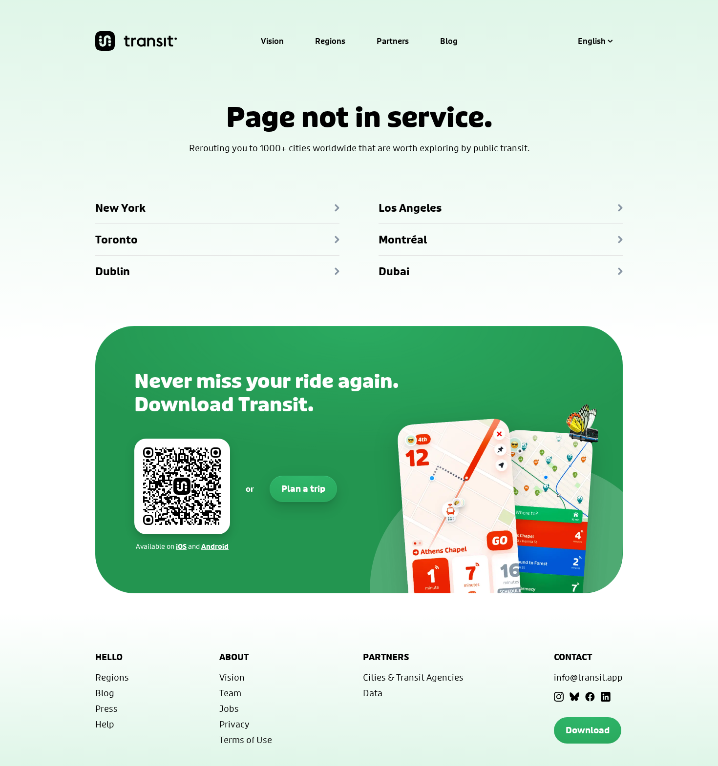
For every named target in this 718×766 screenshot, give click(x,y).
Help (104, 724)
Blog (449, 41)
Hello (109, 657)
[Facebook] (590, 697)
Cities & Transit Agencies (413, 677)
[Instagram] (559, 697)
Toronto (116, 239)
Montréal (403, 239)
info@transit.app (588, 677)
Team (230, 692)
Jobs (229, 708)
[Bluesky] (574, 696)
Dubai (394, 271)
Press (106, 708)
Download (588, 730)
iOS (181, 546)
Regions (330, 41)
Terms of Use (245, 739)
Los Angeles (410, 208)
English (592, 41)
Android (215, 546)
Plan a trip (303, 489)
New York (120, 208)
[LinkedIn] (606, 697)
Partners (393, 41)
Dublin (112, 271)
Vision (272, 41)
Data (372, 692)
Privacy (234, 724)
